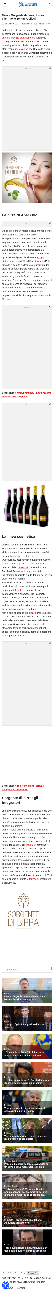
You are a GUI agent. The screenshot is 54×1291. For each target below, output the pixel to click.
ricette (5, 871)
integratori (31, 845)
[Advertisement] (27, 755)
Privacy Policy (20, 1273)
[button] (6, 1285)
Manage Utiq (32, 1273)
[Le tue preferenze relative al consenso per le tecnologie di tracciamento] (51, 968)
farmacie (33, 879)
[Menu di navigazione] (5, 4)
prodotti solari (16, 590)
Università (23, 567)
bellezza (31, 613)
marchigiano (21, 49)
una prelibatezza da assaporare (18, 37)
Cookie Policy (8, 1273)
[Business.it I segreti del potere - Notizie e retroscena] (27, 4)
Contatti (21, 1288)
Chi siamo (7, 1288)
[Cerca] (50, 4)
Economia (27, 24)
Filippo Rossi (44, 24)
